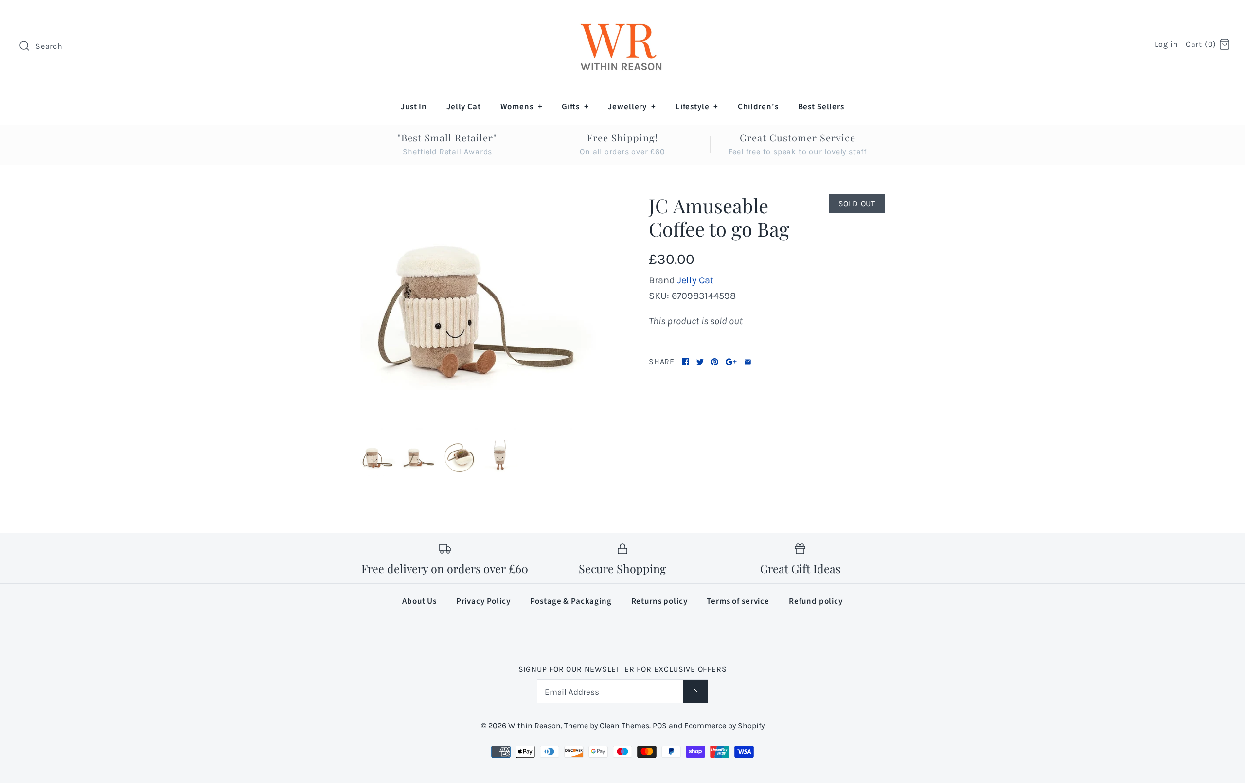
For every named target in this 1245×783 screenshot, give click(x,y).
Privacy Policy (483, 601)
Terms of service (738, 601)
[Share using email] (747, 361)
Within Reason (534, 725)
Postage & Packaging (571, 601)
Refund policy (816, 601)
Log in (1166, 44)
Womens (521, 107)
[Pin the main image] (714, 361)
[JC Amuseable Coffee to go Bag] (478, 312)
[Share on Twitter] (700, 361)
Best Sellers (821, 107)
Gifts (575, 107)
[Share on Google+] (731, 361)
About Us (419, 601)
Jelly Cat (463, 107)
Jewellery (632, 107)
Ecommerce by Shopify (724, 725)
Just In (414, 107)
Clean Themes (624, 725)
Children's (758, 107)
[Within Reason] (622, 17)
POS (660, 725)
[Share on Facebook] (685, 361)
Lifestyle (697, 107)
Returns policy (659, 601)
